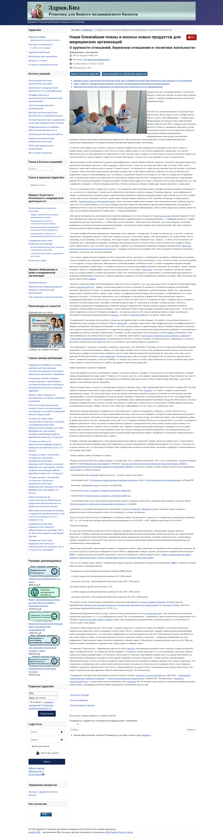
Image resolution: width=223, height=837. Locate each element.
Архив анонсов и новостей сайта (44, 40)
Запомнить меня (40, 746)
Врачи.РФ (122, 323)
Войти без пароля (49, 753)
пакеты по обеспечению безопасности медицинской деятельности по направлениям (121, 605)
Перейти (146, 735)
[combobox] (42, 185)
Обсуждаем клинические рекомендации (88, 338)
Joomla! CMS (34, 832)
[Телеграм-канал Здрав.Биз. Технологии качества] (47, 323)
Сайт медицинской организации (46, 297)
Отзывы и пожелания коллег (43, 64)
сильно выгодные (154, 613)
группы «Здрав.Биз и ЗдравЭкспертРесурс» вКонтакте (107, 490)
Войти (47, 761)
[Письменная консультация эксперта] (44, 661)
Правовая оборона (38, 282)
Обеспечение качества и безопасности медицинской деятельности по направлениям (118, 86)
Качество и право (37, 260)
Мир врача (147, 269)
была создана (165, 215)
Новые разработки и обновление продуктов (124, 74)
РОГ (72, 554)
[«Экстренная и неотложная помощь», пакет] (44, 640)
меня (96, 485)
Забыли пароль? (37, 768)
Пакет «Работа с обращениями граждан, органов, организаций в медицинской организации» (122, 83)
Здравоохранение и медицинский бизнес (97, 201)
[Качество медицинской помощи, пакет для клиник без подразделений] (44, 616)
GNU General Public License (119, 832)
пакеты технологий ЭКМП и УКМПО (96, 619)
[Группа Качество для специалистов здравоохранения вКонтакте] (47, 340)
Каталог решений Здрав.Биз (82, 705)
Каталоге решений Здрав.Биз (153, 602)
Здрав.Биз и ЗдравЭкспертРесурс (150, 675)
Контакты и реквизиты (41, 44)
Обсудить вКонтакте (79, 700)
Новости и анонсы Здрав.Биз (85, 74)
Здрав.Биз (112, 165)
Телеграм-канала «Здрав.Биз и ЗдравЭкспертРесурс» (108, 495)
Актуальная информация (96, 59)
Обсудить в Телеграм (79, 694)
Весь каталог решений (40, 152)
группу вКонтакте (107, 356)
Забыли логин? (36, 771)
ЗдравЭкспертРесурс (39, 52)
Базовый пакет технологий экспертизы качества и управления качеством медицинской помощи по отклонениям (133, 80)
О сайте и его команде (40, 48)
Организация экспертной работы (46, 134)
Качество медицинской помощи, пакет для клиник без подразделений (46, 626)
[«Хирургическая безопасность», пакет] (44, 571)
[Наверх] (218, 832)
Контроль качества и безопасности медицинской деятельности (98, 503)
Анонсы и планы (37, 36)
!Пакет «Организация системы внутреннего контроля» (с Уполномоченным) (44, 602)
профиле (92, 278)
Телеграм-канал (124, 356)
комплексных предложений (97, 463)
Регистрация (35, 774)
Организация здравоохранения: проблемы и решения (164, 335)
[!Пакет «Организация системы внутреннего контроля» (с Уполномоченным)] (44, 592)
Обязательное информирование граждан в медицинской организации (45, 289)
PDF (192, 37)
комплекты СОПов (171, 605)
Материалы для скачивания (43, 56)
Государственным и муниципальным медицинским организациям (45, 98)
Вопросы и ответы (38, 60)
